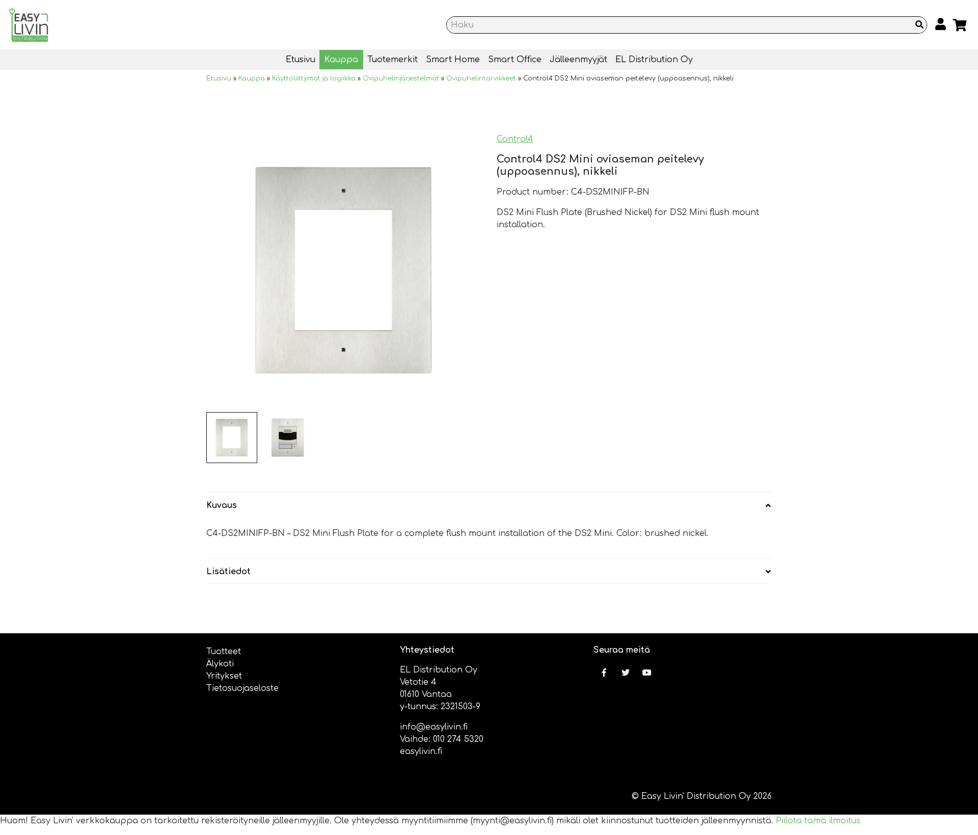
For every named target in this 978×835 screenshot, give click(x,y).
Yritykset (224, 676)
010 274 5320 (458, 739)
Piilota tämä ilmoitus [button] (818, 820)
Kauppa (341, 59)
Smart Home (453, 59)
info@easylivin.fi (434, 727)
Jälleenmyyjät (578, 59)
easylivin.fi (421, 751)
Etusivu (300, 59)
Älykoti (220, 663)
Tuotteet (223, 651)
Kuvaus (221, 505)
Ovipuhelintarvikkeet (481, 78)
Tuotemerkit (392, 59)
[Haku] (919, 25)
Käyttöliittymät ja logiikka (314, 78)
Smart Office (514, 59)
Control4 (515, 139)
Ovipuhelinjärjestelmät (401, 78)
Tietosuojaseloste (242, 688)
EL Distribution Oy (654, 59)
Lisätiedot (228, 571)
